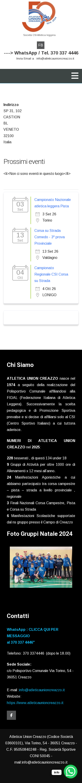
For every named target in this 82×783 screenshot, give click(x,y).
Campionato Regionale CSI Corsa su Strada (51, 274)
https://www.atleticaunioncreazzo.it (35, 703)
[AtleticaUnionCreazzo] (39, 17)
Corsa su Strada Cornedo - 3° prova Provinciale (49, 237)
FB (40, 45)
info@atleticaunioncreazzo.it (42, 690)
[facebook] (11, 715)
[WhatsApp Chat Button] (70, 771)
